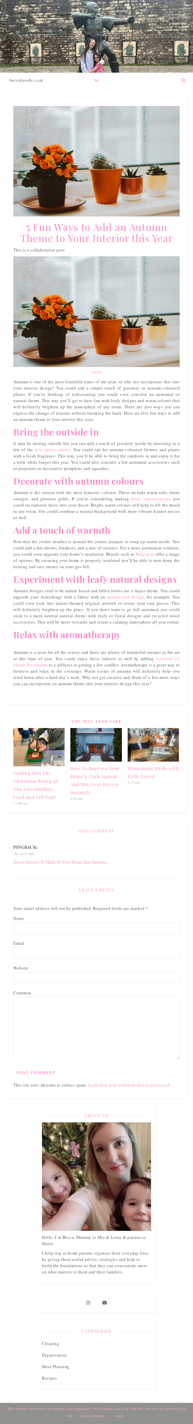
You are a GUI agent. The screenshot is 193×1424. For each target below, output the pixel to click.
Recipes (49, 1378)
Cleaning (50, 1343)
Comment (22, 993)
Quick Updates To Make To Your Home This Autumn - (61, 862)
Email (18, 943)
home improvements (150, 499)
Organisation (54, 1355)
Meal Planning (56, 1366)
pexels (96, 372)
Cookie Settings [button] (92, 1415)
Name (18, 918)
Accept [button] (118, 1415)
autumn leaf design (125, 597)
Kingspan (145, 554)
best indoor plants (52, 449)
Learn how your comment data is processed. (129, 1085)
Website (21, 968)
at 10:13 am (23, 854)
